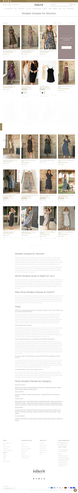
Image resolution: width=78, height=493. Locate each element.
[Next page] (47, 245)
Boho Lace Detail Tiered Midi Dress (47, 126)
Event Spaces (43, 446)
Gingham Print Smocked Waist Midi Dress (65, 232)
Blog (10, 4)
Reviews (23, 454)
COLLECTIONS (6, 446)
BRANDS (5, 456)
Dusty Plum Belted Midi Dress (27, 50)
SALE (4, 459)
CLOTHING (5, 448)
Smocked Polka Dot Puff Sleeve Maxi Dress (66, 161)
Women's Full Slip (25, 86)
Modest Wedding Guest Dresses (36, 387)
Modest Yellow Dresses (45, 404)
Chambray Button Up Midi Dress (46, 50)
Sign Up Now (66, 47)
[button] (16, 8)
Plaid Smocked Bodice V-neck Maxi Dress (65, 127)
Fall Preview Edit (7, 443)
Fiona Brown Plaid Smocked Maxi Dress (29, 195)
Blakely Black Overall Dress (9, 231)
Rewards (5, 4)
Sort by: (55, 23)
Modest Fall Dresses (46, 394)
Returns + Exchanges (26, 448)
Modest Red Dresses (31, 403)
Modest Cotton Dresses (50, 411)
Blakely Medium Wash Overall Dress (65, 195)
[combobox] (61, 4)
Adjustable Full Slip (44, 86)
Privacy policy (49, 490)
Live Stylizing (15, 4)
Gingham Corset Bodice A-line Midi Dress (10, 127)
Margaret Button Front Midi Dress (28, 231)
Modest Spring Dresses (21, 394)
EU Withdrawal (24, 457)
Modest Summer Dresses (34, 394)
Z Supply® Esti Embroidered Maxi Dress (65, 87)
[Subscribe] (48, 435)
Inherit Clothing (36, 490)
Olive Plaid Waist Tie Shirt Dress (9, 50)
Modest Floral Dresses (57, 404)
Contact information (71, 490)
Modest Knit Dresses (38, 411)
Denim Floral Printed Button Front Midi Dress (29, 127)
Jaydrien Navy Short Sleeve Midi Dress (48, 195)
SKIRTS (4, 454)
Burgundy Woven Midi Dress (9, 86)
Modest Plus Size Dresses (21, 418)
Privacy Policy (24, 450)
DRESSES (5, 452)
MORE (4, 457)
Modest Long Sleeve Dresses (45, 409)
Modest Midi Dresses (32, 409)
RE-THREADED (6, 461)
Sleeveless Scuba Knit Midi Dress (10, 160)
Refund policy (43, 490)
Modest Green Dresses (56, 401)
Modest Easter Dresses (50, 387)
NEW (4, 445)
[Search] (69, 4)
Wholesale (42, 452)
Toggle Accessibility (25, 456)
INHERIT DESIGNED (7, 450)
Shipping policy (63, 490)
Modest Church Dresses (21, 387)
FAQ (22, 445)
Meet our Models (43, 450)
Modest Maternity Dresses (35, 418)
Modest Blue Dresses (44, 401)
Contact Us (23, 443)
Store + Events (43, 445)
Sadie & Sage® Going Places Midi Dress (28, 161)
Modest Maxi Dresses (20, 409)
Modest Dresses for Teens (49, 418)
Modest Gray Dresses (33, 404)
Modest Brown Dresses (43, 403)
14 (43, 245)
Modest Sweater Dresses (26, 411)
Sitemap (23, 452)
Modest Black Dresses (20, 401)
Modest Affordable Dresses (30, 389)
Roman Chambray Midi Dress (9, 195)
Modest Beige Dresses (55, 403)
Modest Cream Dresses (21, 404)
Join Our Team (43, 448)
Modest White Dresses (32, 401)
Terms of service (56, 490)
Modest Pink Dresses (20, 403)
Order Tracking (24, 446)
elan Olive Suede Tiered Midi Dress (47, 160)
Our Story (42, 443)
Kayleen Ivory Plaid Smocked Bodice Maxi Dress (47, 232)
